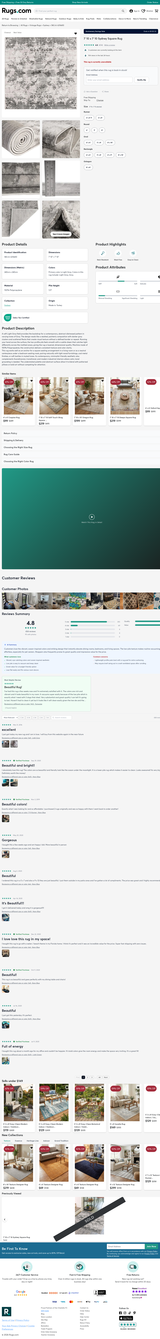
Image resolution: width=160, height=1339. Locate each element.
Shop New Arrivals (80, 2)
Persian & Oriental (19, 19)
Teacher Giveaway (48, 1335)
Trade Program (46, 1329)
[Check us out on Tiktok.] (129, 1312)
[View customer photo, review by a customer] (10, 601)
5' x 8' (99, 143)
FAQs (82, 1314)
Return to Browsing (10, 25)
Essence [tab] (18, 1141)
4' (86, 130)
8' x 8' (88, 167)
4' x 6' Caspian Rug (11, 417)
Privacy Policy (152, 1251)
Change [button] (100, 100)
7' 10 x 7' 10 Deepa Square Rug (123, 417)
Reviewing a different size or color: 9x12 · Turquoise (23, 704)
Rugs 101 (83, 1320)
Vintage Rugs (35, 25)
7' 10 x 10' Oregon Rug (83, 417)
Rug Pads (90, 19)
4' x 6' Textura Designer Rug (51, 1184)
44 (99, 1077)
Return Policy (85, 1323)
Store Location (46, 1317)
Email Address (91, 75)
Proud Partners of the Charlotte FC (54, 1308)
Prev (78, 1077)
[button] (76, 33)
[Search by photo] (36, 10)
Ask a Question (92, 92)
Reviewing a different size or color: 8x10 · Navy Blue (21, 777)
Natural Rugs (51, 19)
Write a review (109, 45)
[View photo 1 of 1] (5, 818)
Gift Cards (45, 1311)
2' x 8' (100, 118)
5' (94, 130)
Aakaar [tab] (46, 1141)
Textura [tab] (7, 1141)
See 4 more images (61, 234)
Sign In (137, 11)
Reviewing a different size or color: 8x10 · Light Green (22, 1055)
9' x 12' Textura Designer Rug (122, 1184)
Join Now (151, 1246)
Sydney (46, 25)
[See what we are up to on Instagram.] (125, 1312)
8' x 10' (110, 143)
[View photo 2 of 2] (14, 744)
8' (102, 130)
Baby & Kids (78, 19)
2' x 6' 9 (89, 118)
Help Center (84, 1317)
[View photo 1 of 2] (5, 744)
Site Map (44, 1320)
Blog (42, 1314)
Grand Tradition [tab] (61, 1141)
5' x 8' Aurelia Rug (117, 1124)
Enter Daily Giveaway (49, 1332)
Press (82, 1329)
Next (106, 1077)
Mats (99, 19)
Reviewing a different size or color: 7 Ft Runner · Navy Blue (24, 812)
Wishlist (149, 11)
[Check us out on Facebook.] (120, 1312)
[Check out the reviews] (128, 1326)
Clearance (153, 19)
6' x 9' (110, 155)
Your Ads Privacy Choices (14, 1325)
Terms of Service (113, 1256)
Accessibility (84, 1326)
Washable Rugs (36, 19)
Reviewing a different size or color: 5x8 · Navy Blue (21, 848)
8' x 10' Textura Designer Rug (15, 1184)
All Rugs (5, 19)
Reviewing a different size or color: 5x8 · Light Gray (21, 738)
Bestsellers (45, 1326)
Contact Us (84, 1308)
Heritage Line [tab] (33, 1141)
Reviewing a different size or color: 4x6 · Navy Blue (21, 884)
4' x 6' (88, 143)
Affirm (43, 1323)
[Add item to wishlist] (32, 381)
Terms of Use (8, 1320)
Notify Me (141, 80)
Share (106, 92)
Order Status (152, 2)
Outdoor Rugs (65, 19)
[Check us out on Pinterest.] (134, 1312)
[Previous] (4, 401)
